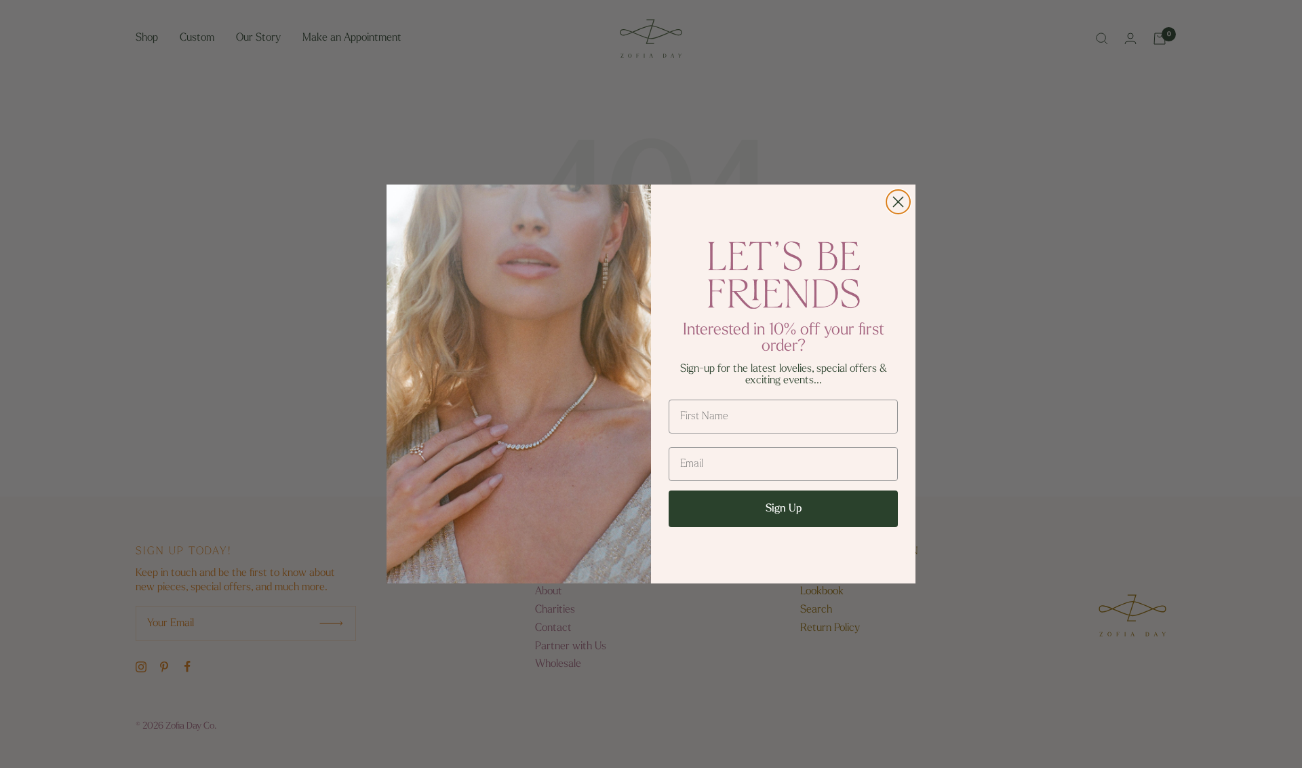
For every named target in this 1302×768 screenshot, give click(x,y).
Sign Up (784, 508)
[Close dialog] (898, 202)
